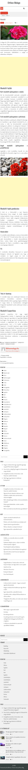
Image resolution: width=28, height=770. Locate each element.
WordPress (9, 767)
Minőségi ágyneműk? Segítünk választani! (14, 731)
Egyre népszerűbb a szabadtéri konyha (13, 529)
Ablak (5, 370)
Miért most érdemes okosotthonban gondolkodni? (15, 509)
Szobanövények (7, 438)
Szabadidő (6, 433)
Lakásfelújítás (7, 407)
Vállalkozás (6, 443)
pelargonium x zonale (10, 344)
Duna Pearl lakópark (8, 574)
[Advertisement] (14, 71)
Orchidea (6, 612)
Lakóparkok (6, 416)
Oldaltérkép (6, 651)
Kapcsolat (6, 648)
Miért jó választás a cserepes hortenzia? (13, 527)
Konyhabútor (7, 402)
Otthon (5, 431)
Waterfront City (7, 567)
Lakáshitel (6, 409)
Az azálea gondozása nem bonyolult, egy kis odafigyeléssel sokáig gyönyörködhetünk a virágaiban (14, 619)
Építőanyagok (7, 378)
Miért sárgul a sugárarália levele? (11, 609)
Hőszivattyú (6, 390)
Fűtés (5, 382)
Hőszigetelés (6, 387)
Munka (5, 424)
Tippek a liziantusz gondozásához (11, 524)
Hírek (5, 385)
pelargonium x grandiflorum (10, 342)
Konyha (5, 399)
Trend (5, 441)
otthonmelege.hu (9, 22)
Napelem (6, 426)
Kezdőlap (6, 646)
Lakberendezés (7, 414)
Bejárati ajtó (6, 373)
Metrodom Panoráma (9, 569)
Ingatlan (6, 392)
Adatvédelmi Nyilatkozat (9, 653)
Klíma (5, 397)
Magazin (6, 419)
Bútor (5, 375)
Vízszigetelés (6, 450)
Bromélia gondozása (8, 614)
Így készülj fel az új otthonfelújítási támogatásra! (15, 549)
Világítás (6, 448)
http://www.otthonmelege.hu (13, 351)
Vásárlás (6, 445)
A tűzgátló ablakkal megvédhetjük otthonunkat (16, 757)
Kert (7, 15)
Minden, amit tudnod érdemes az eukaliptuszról (15, 522)
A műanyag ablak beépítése (7, 363)
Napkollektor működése (6, 357)
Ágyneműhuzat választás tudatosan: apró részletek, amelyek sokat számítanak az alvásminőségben (14, 495)
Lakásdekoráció (7, 404)
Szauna (5, 436)
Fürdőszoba (6, 380)
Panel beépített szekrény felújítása (12, 547)
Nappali (5, 428)
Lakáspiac (6, 411)
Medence (6, 421)
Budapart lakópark (8, 572)
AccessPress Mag (20, 767)
